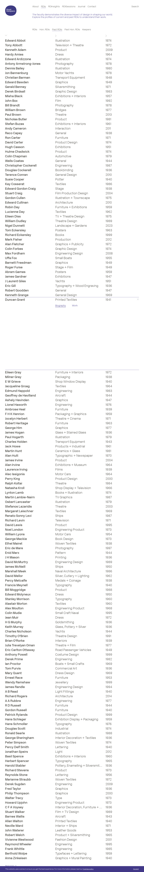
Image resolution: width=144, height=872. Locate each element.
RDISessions (68, 6)
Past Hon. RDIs (72, 29)
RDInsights (54, 6)
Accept (136, 869)
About (35, 6)
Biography (60, 305)
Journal (81, 6)
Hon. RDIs (45, 29)
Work (75, 305)
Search (135, 6)
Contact (92, 6)
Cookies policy (88, 869)
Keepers (86, 29)
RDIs (43, 6)
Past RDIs (57, 29)
